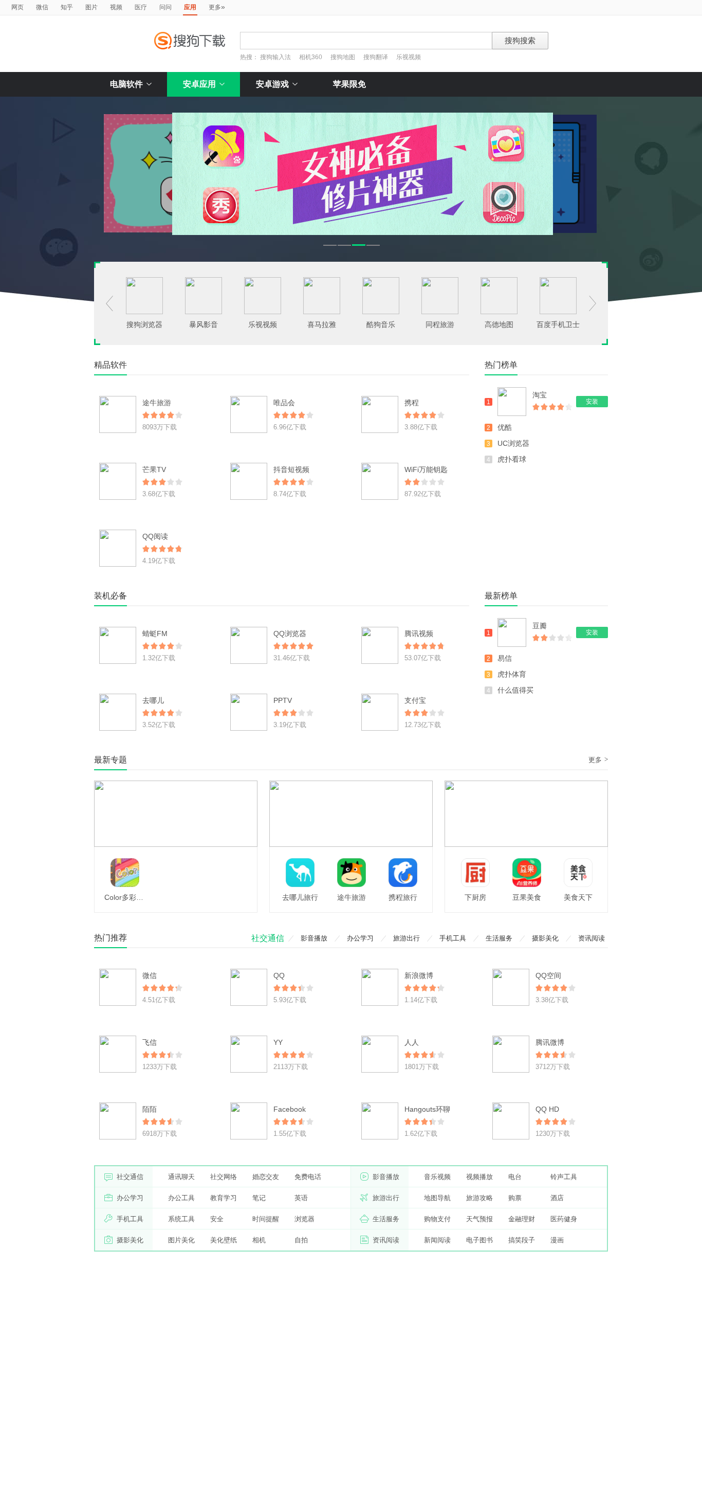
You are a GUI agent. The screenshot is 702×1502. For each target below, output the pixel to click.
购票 (515, 1198)
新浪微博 (418, 975)
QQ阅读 (155, 536)
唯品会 (284, 403)
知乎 (67, 7)
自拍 (301, 1240)
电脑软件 (126, 84)
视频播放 (479, 1177)
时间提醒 (265, 1219)
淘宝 (539, 395)
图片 (91, 7)
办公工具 (181, 1198)
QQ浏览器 (289, 633)
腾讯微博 (549, 1042)
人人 (411, 1042)
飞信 (149, 1042)
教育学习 (223, 1198)
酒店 (557, 1198)
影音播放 (314, 938)
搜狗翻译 (375, 57)
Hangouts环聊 (427, 1109)
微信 (42, 7)
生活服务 (499, 938)
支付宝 (415, 700)
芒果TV (154, 469)
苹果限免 (349, 84)
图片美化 (181, 1240)
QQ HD (547, 1109)
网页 (17, 7)
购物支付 (437, 1219)
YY (278, 1042)
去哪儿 (153, 700)
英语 (301, 1198)
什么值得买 (515, 690)
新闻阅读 (437, 1240)
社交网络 (223, 1177)
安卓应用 (199, 84)
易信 (504, 658)
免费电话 (307, 1177)
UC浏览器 (513, 443)
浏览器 (304, 1219)
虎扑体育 (511, 674)
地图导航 (437, 1198)
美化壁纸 (223, 1240)
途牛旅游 (156, 403)
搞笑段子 (521, 1240)
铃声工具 (563, 1177)
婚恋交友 (265, 1177)
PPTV (282, 700)
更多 (217, 7)
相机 (259, 1240)
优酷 (504, 427)
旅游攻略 (479, 1198)
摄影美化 (545, 938)
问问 (165, 7)
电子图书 (479, 1240)
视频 (116, 7)
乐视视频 (408, 57)
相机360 (310, 57)
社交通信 (267, 938)
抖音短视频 (291, 469)
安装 (592, 401)
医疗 (141, 7)
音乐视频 (437, 1177)
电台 (515, 1177)
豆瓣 (539, 626)
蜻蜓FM (155, 633)
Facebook (289, 1109)
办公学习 (360, 938)
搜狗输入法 (275, 57)
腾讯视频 (418, 633)
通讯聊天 (181, 1177)
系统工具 (181, 1219)
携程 (411, 403)
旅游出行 (406, 938)
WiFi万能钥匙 (426, 469)
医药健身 (563, 1219)
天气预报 (479, 1219)
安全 (217, 1219)
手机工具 (452, 938)
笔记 (259, 1198)
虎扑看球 (511, 459)
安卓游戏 (272, 84)
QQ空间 (548, 975)
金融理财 (521, 1219)
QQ (279, 975)
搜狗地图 (342, 57)
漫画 (557, 1240)
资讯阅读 (591, 938)
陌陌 (149, 1109)
